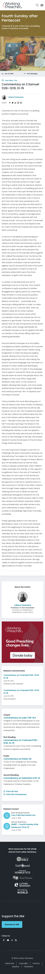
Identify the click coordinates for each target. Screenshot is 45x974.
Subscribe (9, 963)
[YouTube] (8, 940)
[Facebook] (4, 940)
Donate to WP (12, 924)
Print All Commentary (16, 794)
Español (15, 966)
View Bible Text (10, 80)
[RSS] (16, 940)
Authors (36, 963)
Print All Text (12, 791)
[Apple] (12, 940)
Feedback (28, 966)
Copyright (23, 963)
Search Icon (37, 5)
